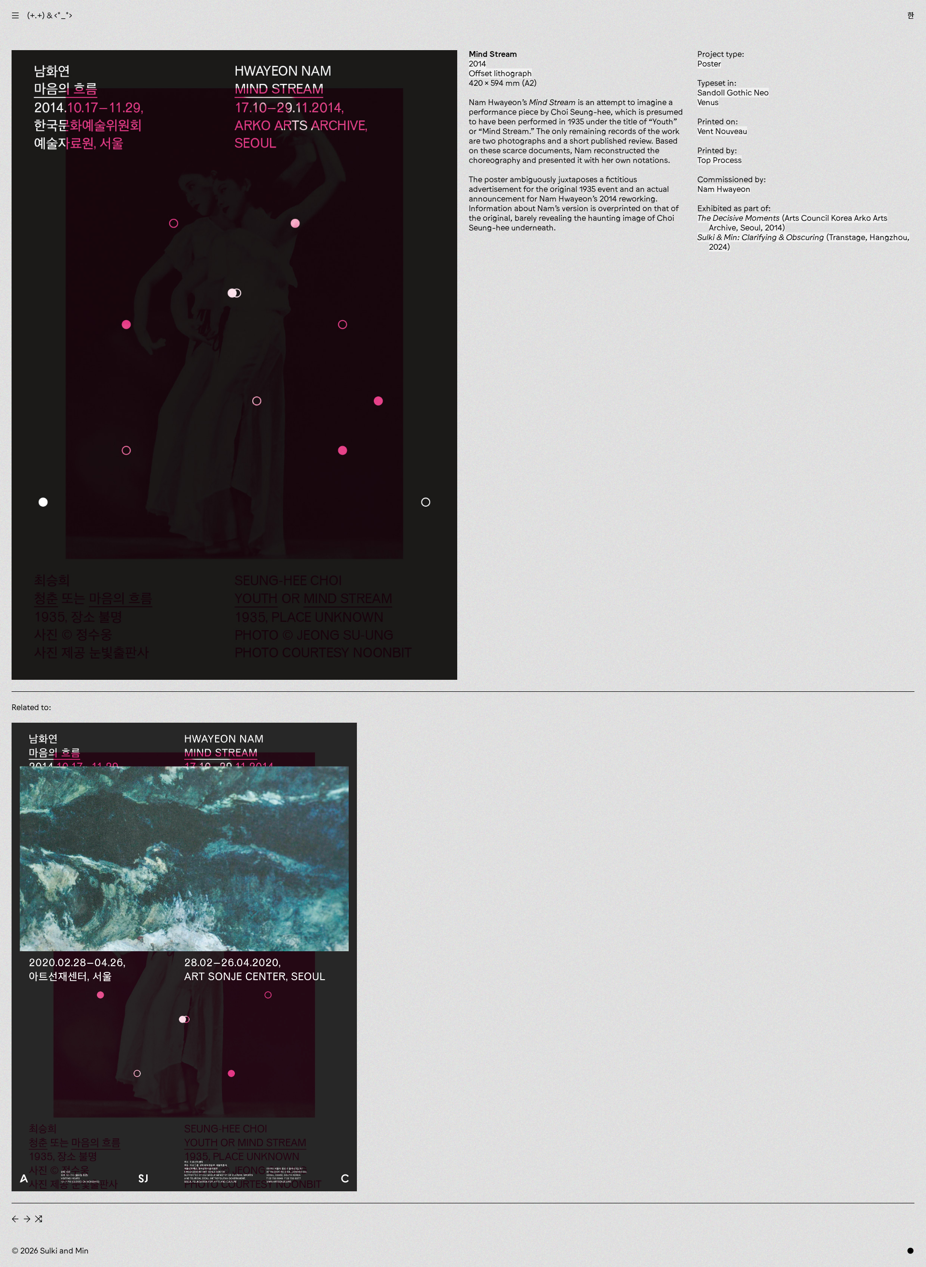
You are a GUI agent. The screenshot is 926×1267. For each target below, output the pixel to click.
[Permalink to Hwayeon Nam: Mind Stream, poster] (184, 957)
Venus (708, 102)
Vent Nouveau (722, 131)
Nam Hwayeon (723, 189)
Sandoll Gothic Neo (733, 92)
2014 (477, 63)
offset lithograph (500, 73)
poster (709, 63)
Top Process (719, 160)
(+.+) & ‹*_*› (49, 15)
